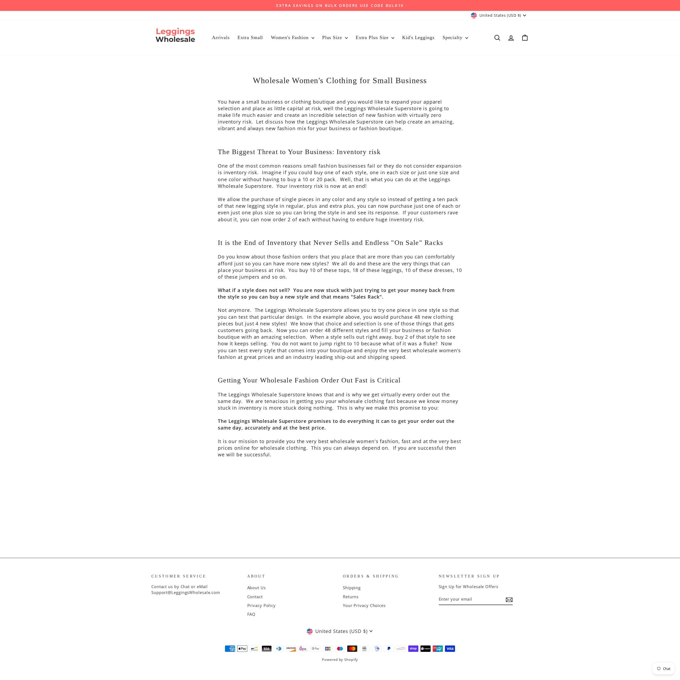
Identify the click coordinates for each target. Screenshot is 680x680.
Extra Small (250, 37)
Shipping (352, 587)
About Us (256, 587)
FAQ (251, 614)
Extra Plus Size (373, 37)
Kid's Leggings (418, 37)
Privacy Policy (261, 605)
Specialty (453, 37)
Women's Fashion (290, 37)
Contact (255, 596)
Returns (351, 596)
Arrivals (221, 37)
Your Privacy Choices (364, 605)
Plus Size (333, 37)
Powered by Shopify (340, 659)
